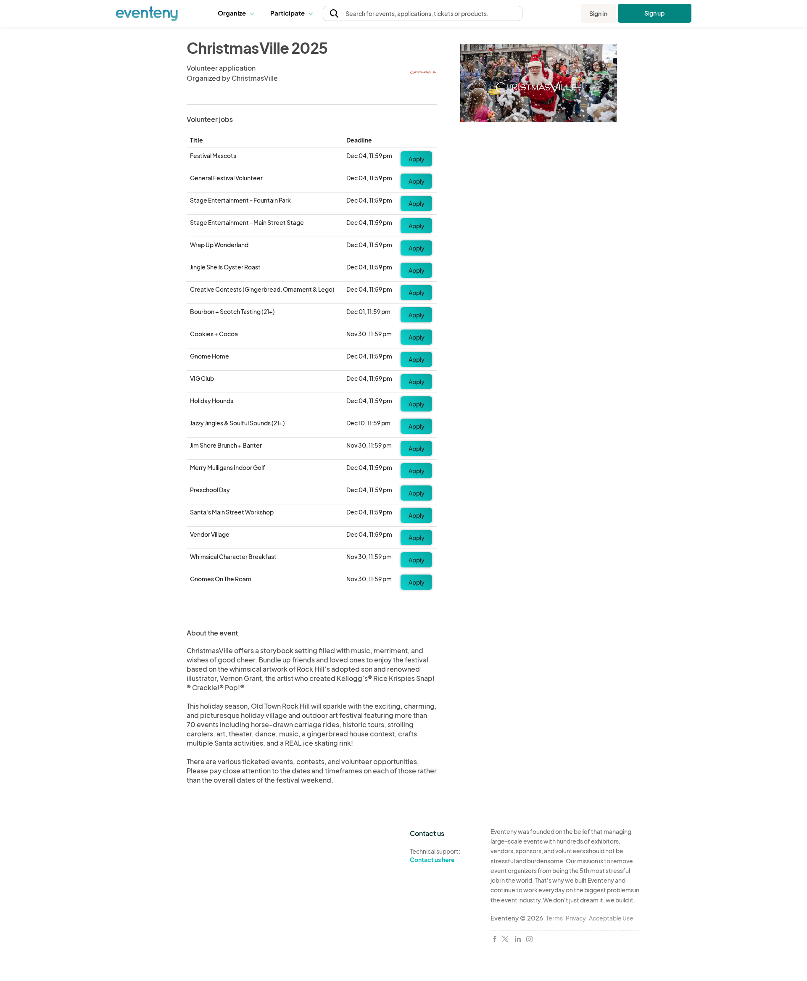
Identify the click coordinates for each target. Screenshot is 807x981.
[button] (237, 13)
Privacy (576, 918)
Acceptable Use (611, 918)
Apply (417, 159)
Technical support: (435, 855)
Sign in (598, 13)
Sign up (654, 13)
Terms (554, 918)
